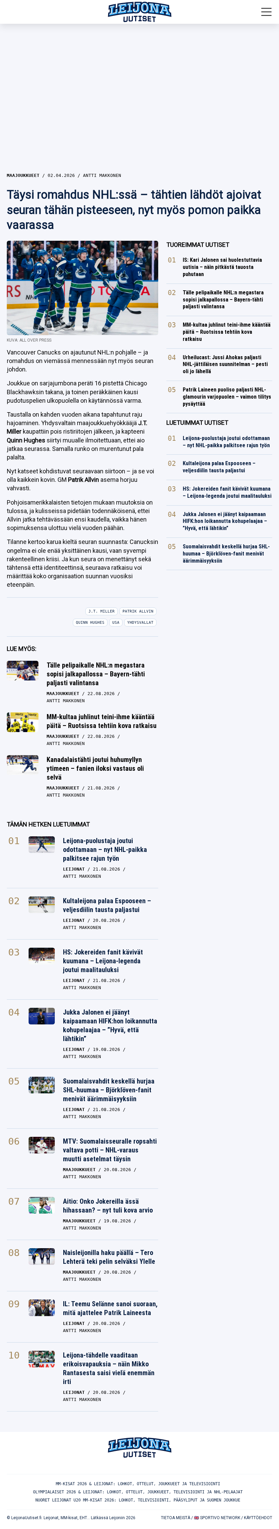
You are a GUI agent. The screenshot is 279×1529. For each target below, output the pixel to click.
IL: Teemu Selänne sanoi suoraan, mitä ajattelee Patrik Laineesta (110, 1308)
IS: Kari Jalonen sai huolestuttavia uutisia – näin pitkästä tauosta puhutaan (222, 267)
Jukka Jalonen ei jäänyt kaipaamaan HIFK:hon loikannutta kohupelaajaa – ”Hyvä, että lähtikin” (110, 1025)
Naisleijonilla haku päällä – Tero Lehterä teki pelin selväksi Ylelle (109, 1257)
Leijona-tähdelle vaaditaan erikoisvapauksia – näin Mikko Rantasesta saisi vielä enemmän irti (108, 1368)
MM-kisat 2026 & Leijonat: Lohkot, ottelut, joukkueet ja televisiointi (138, 1483)
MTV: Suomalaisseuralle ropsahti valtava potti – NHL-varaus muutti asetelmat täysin (110, 1150)
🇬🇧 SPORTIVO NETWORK (217, 1517)
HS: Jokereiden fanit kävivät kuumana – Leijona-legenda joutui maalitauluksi (103, 961)
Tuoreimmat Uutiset (197, 244)
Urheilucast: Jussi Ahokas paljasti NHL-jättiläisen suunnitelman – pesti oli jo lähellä (225, 364)
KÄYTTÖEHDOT (258, 1517)
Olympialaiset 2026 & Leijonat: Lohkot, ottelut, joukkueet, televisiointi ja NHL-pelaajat (138, 1492)
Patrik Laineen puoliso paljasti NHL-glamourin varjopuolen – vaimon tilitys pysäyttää (227, 396)
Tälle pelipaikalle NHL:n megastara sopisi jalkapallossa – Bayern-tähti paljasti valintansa (96, 674)
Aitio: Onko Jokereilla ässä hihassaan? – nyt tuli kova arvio (108, 1205)
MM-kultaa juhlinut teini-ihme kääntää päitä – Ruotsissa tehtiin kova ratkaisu (102, 721)
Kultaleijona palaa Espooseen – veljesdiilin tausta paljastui (107, 905)
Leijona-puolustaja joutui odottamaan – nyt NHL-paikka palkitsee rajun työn (105, 849)
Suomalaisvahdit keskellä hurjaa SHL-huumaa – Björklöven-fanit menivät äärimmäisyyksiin (108, 1090)
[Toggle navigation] (266, 11)
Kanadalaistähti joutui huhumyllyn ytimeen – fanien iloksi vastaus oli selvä (95, 768)
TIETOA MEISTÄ (175, 1517)
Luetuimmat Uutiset (197, 422)
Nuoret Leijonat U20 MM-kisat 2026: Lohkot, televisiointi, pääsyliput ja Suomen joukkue (137, 1500)
